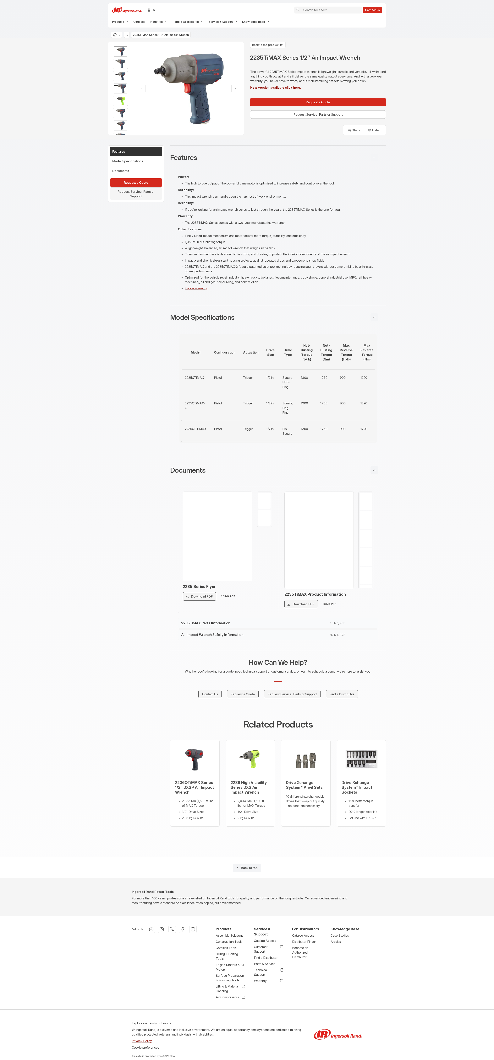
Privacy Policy (142, 1041)
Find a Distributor (265, 958)
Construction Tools (229, 942)
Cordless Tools (226, 948)
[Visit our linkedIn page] (193, 929)
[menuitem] (120, 22)
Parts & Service (264, 964)
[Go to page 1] (264, 501)
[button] (278, 157)
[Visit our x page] (172, 929)
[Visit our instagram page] (161, 929)
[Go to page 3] (366, 538)
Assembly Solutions (229, 935)
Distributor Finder (304, 942)
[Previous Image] (141, 88)
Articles (336, 942)
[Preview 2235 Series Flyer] (217, 536)
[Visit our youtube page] (151, 929)
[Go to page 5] (366, 575)
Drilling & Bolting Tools (227, 956)
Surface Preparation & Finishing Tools (230, 978)
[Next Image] (235, 88)
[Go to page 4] (366, 557)
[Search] (297, 10)
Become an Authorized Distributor (300, 952)
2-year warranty (196, 288)
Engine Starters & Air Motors (230, 967)
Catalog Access (265, 941)
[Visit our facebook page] (182, 929)
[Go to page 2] (264, 518)
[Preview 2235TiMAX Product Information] (319, 540)
